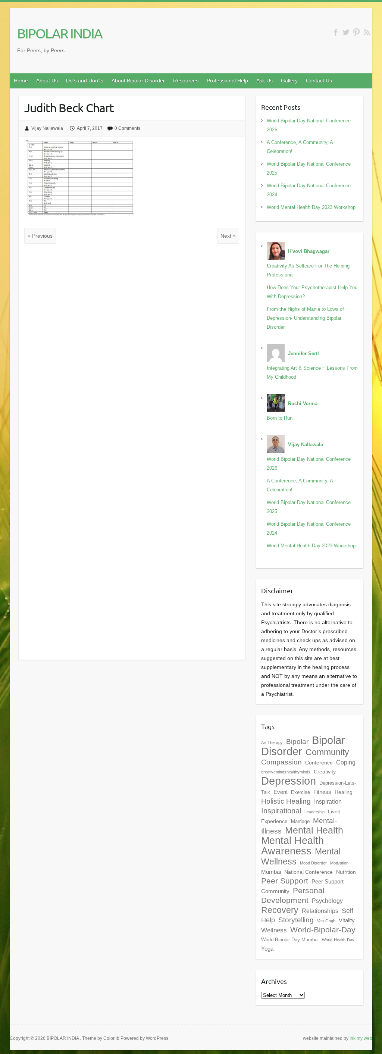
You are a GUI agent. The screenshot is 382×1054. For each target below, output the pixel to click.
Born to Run (279, 418)
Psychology (327, 900)
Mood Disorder (313, 863)
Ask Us (264, 81)
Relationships (320, 910)
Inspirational (281, 811)
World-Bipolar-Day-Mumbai (290, 939)
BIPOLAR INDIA (59, 33)
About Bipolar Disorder (138, 81)
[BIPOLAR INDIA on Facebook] (336, 32)
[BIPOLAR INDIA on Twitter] (346, 32)
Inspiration (328, 801)
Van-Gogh (326, 921)
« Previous (40, 236)
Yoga (267, 948)
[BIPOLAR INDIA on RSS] (367, 32)
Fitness (322, 792)
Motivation (339, 863)
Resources (185, 81)
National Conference (308, 872)
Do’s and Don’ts (84, 81)
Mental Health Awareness (292, 846)
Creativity (325, 772)
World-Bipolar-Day (323, 929)
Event (280, 792)
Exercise (300, 792)
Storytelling (296, 920)
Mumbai (271, 872)
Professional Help (227, 81)
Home (21, 81)
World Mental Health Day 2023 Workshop (311, 207)
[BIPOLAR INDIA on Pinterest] (356, 32)
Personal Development (293, 895)
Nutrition (346, 872)
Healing (344, 792)
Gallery (289, 81)
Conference (319, 763)
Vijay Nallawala (47, 128)
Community (327, 752)
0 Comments (127, 128)
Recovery (279, 910)
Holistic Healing (286, 801)
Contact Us (319, 81)
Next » (228, 236)
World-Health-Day (338, 940)
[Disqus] (132, 348)
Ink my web (361, 1038)
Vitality (347, 920)
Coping (346, 762)
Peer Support (284, 880)
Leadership (314, 812)
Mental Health (314, 830)
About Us (47, 81)
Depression (288, 781)
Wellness (274, 930)
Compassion (281, 762)
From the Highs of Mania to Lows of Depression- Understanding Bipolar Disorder (305, 318)
